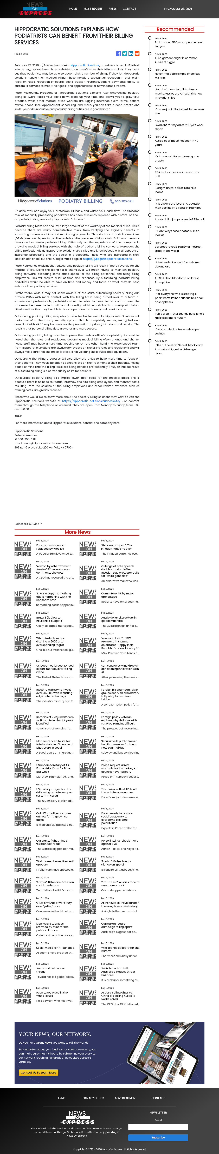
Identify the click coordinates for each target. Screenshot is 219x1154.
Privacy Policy (93, 1098)
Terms (60, 1098)
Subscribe (158, 1137)
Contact (158, 1098)
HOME (73, 9)
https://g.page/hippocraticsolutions (107, 259)
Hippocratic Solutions (85, 65)
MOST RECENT (92, 9)
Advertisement (126, 1098)
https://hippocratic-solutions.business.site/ (91, 401)
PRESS (113, 9)
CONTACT (129, 9)
